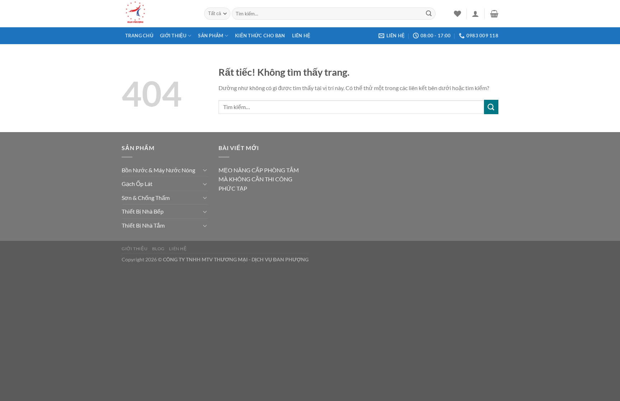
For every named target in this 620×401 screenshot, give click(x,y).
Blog (158, 248)
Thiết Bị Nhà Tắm (143, 225)
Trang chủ (139, 35)
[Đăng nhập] (475, 14)
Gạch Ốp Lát (137, 183)
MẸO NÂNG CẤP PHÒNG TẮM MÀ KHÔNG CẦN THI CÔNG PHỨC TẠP (259, 179)
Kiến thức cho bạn (260, 35)
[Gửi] (429, 14)
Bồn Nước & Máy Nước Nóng (158, 170)
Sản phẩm (210, 35)
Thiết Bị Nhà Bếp (143, 211)
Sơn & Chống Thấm (146, 197)
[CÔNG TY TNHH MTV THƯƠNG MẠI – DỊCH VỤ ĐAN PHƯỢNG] (157, 13)
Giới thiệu (173, 35)
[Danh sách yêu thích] (457, 14)
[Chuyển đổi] (205, 169)
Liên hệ (301, 35)
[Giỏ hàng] (494, 14)
